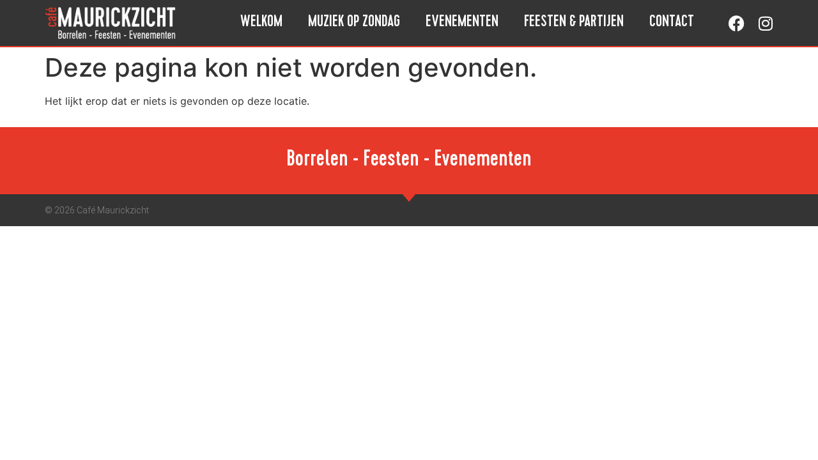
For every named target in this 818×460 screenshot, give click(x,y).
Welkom (261, 23)
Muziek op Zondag (354, 23)
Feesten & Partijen (574, 23)
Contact (671, 23)
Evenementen (462, 23)
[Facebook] (737, 23)
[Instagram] (765, 23)
